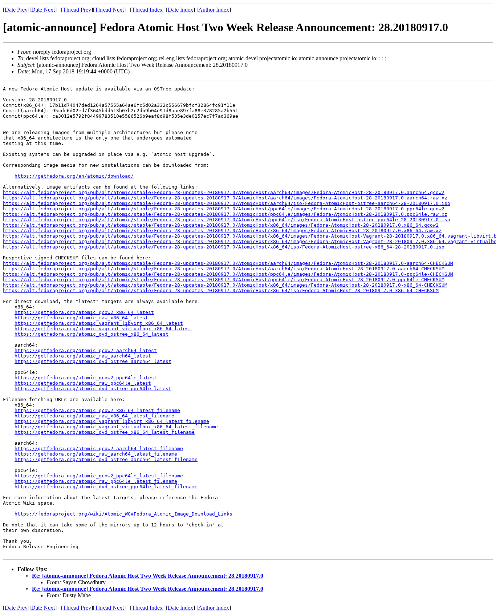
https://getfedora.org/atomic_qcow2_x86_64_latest (84, 312)
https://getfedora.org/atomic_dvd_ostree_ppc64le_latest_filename (106, 486)
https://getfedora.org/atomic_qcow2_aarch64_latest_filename (99, 448)
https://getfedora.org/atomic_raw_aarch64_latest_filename (96, 454)
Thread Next (109, 10)
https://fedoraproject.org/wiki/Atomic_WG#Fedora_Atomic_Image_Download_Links (123, 514)
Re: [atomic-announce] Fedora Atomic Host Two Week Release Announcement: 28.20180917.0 (147, 576)
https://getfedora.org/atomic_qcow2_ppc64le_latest (86, 377)
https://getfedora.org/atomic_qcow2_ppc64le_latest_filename (99, 475)
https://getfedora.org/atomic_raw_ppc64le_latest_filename (96, 481)
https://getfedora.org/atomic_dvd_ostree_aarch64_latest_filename (106, 459)
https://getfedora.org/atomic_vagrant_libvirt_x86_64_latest (99, 323)
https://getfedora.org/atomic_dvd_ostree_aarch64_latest (93, 361)
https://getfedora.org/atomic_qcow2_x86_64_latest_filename (97, 410)
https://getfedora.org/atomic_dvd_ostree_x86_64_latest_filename (105, 432)
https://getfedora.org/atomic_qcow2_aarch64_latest (86, 350)
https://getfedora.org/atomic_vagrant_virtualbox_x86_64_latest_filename (116, 426)
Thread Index (147, 10)
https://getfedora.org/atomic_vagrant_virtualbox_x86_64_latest (103, 328)
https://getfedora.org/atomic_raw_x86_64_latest (81, 317)
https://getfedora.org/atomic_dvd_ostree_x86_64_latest (91, 334)
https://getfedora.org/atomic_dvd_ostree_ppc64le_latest (93, 388)
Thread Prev (77, 10)
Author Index (213, 10)
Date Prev (16, 10)
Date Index (180, 10)
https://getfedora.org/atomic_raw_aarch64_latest (83, 356)
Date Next (43, 10)
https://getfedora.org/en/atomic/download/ (74, 176)
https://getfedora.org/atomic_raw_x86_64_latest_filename (94, 416)
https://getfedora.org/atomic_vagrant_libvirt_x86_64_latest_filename (112, 421)
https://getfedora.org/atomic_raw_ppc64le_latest (83, 383)
